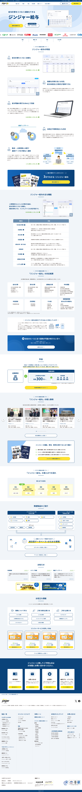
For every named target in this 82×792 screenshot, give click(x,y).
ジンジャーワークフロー (6, 738)
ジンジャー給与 (4, 734)
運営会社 (3, 780)
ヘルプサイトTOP (70, 734)
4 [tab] (40, 431)
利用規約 (9, 780)
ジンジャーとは (64, 0)
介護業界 (36, 732)
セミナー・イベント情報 (55, 720)
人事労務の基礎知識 (54, 736)
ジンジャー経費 (4, 743)
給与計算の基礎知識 (54, 734)
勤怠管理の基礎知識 (54, 733)
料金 (28, 3)
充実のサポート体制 (22, 740)
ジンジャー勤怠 (4, 730)
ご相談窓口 (69, 717)
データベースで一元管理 (23, 735)
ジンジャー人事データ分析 (6, 759)
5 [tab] (41, 431)
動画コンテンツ (54, 718)
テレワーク (37, 746)
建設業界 (36, 726)
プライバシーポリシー (16, 780)
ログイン (79, 0)
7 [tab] (44, 431)
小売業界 (36, 739)
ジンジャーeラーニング (6, 763)
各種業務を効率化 (22, 737)
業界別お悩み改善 (54, 725)
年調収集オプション (6, 726)
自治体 (36, 734)
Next (78, 419)
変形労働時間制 (38, 744)
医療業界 (36, 731)
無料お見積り (69, 722)
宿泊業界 (36, 736)
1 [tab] (36, 431)
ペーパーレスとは (54, 727)
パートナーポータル (74, 0)
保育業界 (36, 737)
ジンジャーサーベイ (5, 754)
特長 (22, 39)
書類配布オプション (6, 724)
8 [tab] (45, 431)
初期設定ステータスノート (72, 737)
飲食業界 (36, 724)
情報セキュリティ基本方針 (6, 782)
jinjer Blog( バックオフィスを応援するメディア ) (57, 723)
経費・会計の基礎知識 (55, 738)
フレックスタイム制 (38, 742)
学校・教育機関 (38, 727)
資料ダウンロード (54, 717)
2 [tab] (37, 431)
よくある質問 (20, 718)
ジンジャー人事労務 (5, 721)
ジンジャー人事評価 (5, 750)
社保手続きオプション (6, 722)
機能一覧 (35, 39)
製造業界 (36, 729)
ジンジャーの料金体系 (22, 720)
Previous (3, 419)
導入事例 (33, 3)
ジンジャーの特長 (22, 731)
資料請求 (68, 718)
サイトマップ (30, 782)
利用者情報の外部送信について (19, 782)
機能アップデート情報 (71, 735)
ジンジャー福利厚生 (5, 767)
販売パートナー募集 (70, 728)
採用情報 (3, 785)
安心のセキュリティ (22, 738)
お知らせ (69, 0)
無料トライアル (70, 720)
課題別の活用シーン (38, 717)
